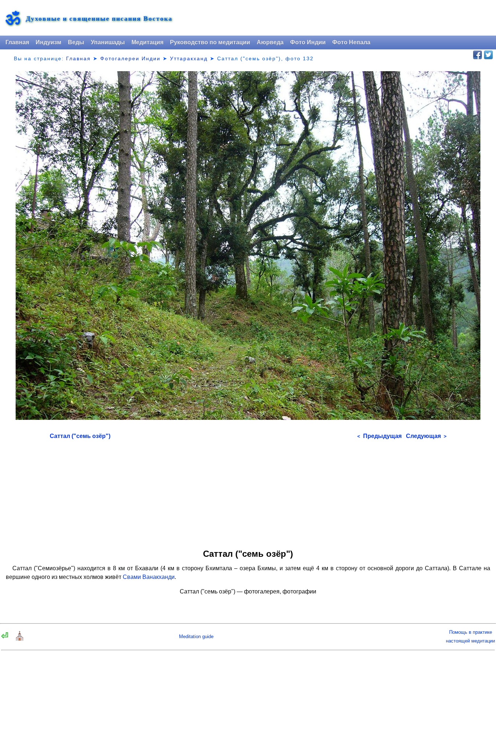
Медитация (147, 42)
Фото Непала (351, 42)
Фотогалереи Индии (130, 58)
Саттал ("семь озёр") (80, 436)
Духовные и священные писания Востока (99, 18)
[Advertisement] (248, 492)
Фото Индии (308, 42)
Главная (17, 42)
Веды (76, 42)
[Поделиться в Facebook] (477, 54)
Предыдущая (379, 436)
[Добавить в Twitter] (488, 54)
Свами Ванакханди (149, 577)
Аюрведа (270, 42)
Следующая (426, 436)
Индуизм (48, 42)
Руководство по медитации (210, 42)
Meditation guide (196, 636)
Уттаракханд (189, 58)
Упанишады (108, 42)
